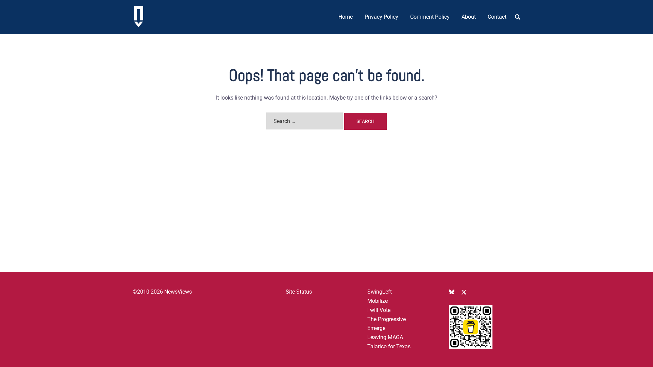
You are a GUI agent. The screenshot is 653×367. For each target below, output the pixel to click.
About (469, 17)
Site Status (299, 292)
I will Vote (378, 310)
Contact (497, 17)
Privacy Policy (381, 17)
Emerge (376, 328)
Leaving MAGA (385, 337)
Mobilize (377, 301)
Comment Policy (430, 17)
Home (345, 17)
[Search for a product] (517, 17)
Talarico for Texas (389, 346)
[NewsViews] (139, 16)
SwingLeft (379, 292)
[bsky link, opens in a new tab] (451, 292)
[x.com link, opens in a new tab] (464, 292)
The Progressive (386, 319)
